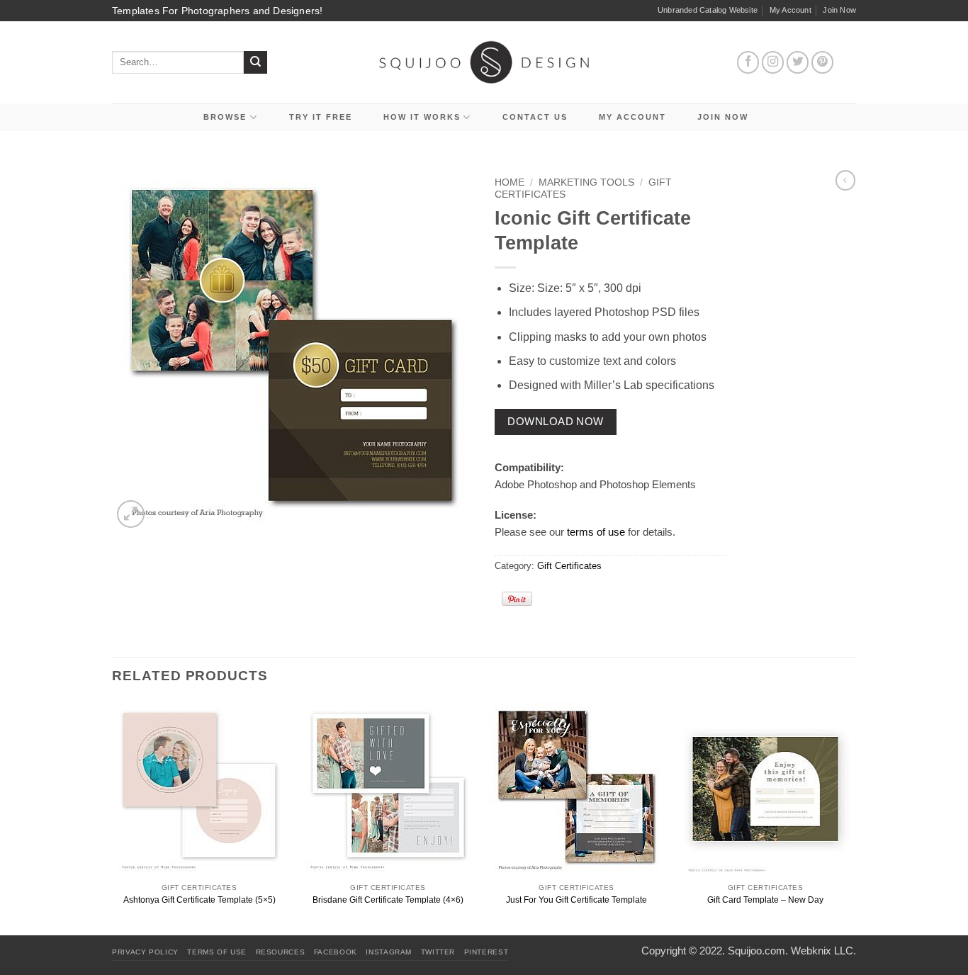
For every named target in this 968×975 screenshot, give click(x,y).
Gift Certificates (569, 565)
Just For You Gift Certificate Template (576, 900)
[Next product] (845, 180)
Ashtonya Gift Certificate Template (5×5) (199, 900)
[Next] (851, 817)
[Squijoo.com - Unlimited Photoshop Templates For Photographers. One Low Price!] (484, 62)
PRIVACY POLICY (145, 952)
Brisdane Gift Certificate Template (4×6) (388, 900)
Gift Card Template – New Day (765, 900)
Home (509, 182)
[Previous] (112, 817)
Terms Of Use (217, 952)
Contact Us (535, 117)
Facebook (335, 952)
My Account (790, 10)
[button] (131, 514)
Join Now (839, 10)
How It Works (422, 117)
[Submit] (255, 62)
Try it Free (320, 117)
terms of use (596, 532)
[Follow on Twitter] (798, 62)
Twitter (438, 952)
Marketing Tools (586, 182)
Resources (280, 952)
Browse (225, 117)
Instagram (389, 952)
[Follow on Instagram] (773, 62)
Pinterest (486, 952)
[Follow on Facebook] (748, 62)
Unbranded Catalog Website (708, 10)
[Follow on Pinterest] (822, 62)
